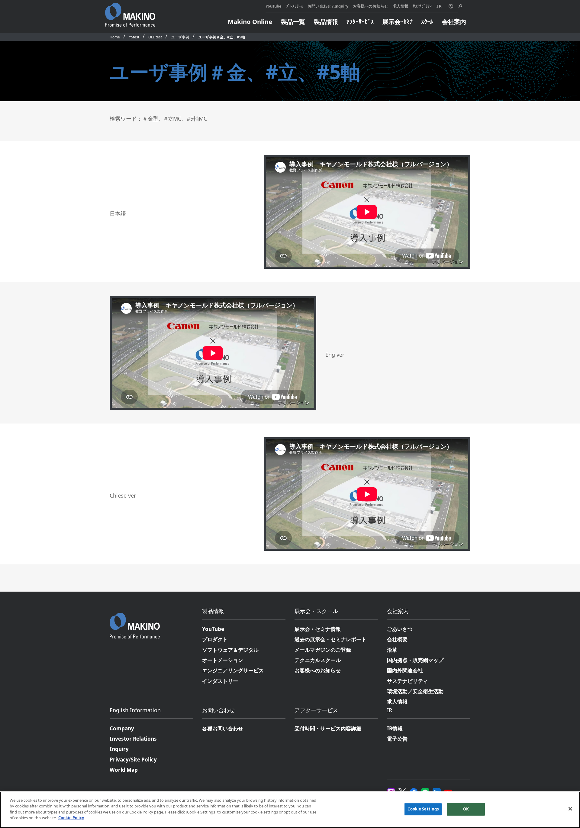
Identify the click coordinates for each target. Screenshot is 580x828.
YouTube (274, 6)
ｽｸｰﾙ (427, 21)
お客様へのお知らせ (370, 6)
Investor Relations (133, 738)
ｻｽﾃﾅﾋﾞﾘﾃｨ (422, 6)
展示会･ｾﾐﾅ (397, 21)
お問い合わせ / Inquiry (328, 6)
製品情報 (326, 21)
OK (466, 809)
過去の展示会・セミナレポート (330, 639)
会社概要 (397, 639)
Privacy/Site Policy (133, 759)
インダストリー (220, 680)
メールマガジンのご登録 (323, 649)
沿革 (392, 649)
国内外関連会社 (405, 670)
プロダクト (215, 639)
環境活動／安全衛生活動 (415, 691)
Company (122, 728)
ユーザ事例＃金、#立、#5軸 (221, 36)
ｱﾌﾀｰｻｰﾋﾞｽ (360, 21)
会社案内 (454, 21)
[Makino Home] (130, 11)
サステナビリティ (407, 680)
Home (115, 36)
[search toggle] (460, 6)
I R (439, 6)
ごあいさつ (400, 628)
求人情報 (400, 6)
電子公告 (397, 738)
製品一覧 (293, 21)
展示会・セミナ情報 (318, 628)
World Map (124, 769)
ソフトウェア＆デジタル (230, 649)
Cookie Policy (71, 817)
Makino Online (250, 21)
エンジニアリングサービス (233, 670)
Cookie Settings (423, 809)
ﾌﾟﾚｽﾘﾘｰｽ (294, 6)
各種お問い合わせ (222, 728)
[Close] (570, 809)
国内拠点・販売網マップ (415, 660)
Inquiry (119, 748)
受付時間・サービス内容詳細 (328, 728)
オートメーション (222, 660)
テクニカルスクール (318, 660)
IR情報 (395, 728)
